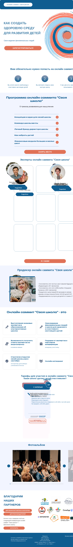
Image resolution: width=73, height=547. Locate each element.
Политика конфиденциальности (18, 540)
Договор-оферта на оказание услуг (19, 539)
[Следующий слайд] (64, 466)
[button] (18, 188)
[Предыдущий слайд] (8, 466)
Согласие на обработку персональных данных (22, 537)
